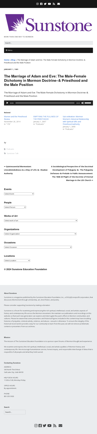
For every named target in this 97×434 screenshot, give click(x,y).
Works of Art (11, 216)
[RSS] (54, 3)
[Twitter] (45, 3)
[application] (48, 102)
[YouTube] (49, 3)
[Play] (7, 103)
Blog (13, 60)
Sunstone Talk (12, 153)
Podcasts (10, 149)
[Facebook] (41, 3)
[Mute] (82, 103)
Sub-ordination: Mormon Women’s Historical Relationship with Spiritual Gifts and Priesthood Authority (76, 120)
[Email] (59, 3)
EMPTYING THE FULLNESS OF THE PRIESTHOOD (45, 117)
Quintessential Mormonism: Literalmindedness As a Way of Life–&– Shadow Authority (25, 169)
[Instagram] (37, 3)
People (7, 202)
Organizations (11, 229)
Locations (9, 255)
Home (6, 60)
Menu (10, 50)
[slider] (88, 102)
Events (7, 189)
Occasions (10, 242)
